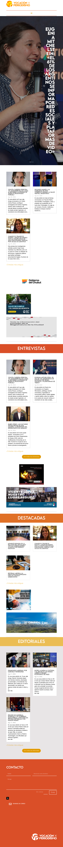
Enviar (53, 792)
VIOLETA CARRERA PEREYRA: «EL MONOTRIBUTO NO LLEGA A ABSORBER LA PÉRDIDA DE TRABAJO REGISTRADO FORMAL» (18, 192)
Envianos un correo (19, 803)
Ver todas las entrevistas (31, 457)
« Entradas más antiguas (14, 265)
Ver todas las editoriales (31, 750)
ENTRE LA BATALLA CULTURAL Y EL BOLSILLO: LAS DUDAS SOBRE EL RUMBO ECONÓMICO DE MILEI (44, 672)
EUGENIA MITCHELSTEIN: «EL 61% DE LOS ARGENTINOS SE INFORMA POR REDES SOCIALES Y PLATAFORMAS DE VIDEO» (50, 90)
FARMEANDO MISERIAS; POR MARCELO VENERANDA (17, 671)
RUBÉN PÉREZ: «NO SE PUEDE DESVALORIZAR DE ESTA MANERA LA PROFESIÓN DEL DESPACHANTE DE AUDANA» (18, 426)
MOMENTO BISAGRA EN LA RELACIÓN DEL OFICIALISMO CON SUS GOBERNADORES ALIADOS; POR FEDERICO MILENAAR (17, 546)
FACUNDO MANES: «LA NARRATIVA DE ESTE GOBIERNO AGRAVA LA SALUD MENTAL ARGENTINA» (45, 191)
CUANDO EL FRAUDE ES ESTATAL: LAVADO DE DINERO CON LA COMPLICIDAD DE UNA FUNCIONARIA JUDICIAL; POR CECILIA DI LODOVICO (18, 239)
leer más (10, 690)
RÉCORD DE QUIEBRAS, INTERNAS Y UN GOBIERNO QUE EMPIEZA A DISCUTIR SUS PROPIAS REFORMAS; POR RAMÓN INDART (18, 717)
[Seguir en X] (7, 798)
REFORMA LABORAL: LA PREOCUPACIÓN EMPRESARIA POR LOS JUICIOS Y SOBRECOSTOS (17, 575)
